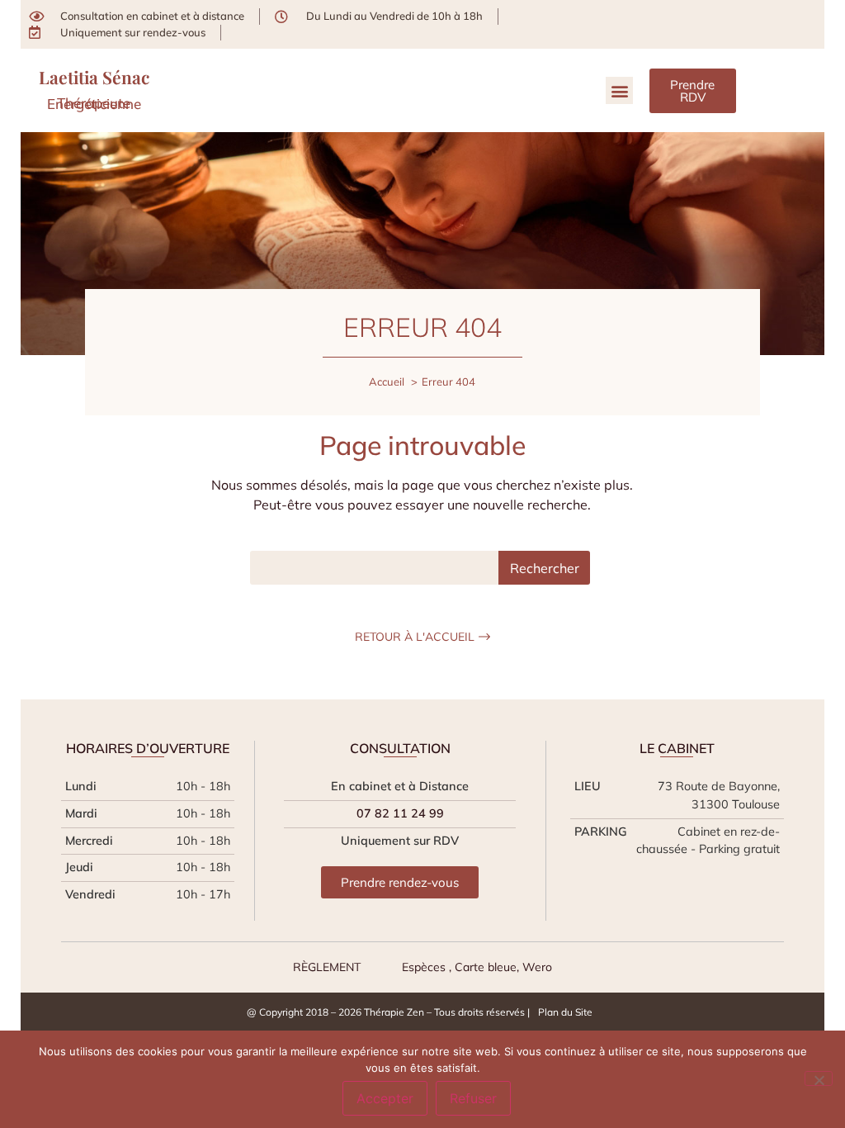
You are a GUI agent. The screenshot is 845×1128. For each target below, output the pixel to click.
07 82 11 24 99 (400, 813)
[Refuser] (819, 1078)
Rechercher (544, 568)
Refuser (473, 1098)
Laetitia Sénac (94, 76)
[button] (619, 90)
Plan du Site (565, 1012)
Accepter (384, 1098)
